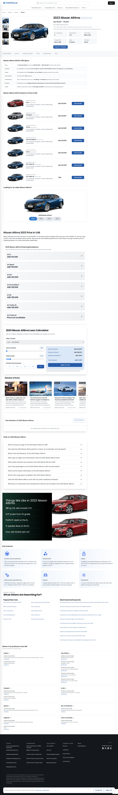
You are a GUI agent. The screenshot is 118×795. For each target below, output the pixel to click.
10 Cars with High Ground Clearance (12, 746)
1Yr (9, 366)
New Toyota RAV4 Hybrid (9, 606)
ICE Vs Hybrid (50, 746)
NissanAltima (7, 53)
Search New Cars (36, 8)
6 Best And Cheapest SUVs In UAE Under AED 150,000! (73, 631)
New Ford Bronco (35, 615)
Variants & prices (28, 53)
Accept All (98, 790)
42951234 (6, 665)
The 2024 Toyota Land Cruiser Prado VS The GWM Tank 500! (75, 606)
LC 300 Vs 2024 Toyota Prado (34, 754)
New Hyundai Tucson (36, 611)
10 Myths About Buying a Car (13, 758)
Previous (1, 30)
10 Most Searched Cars (12, 750)
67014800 (6, 712)
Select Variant (10, 338)
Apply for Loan (65, 365)
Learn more (38, 790)
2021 (57, 219)
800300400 (64, 659)
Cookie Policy (66, 761)
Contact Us (65, 750)
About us (65, 746)
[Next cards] (87, 395)
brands (10, 12)
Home (4, 12)
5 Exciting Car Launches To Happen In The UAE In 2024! (74, 611)
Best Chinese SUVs (51, 762)
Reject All (109, 790)
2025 (33, 219)
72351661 (63, 712)
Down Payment (11, 348)
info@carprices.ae (107, 745)
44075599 (6, 659)
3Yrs (25, 366)
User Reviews (47, 53)
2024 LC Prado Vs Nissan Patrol (34, 762)
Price (38, 53)
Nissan (16, 12)
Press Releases (82, 746)
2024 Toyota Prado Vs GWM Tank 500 (33, 746)
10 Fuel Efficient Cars (11, 762)
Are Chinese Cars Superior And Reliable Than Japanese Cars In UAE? (78, 640)
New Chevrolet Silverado (37, 619)
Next (10, 30)
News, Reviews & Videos (72, 8)
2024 (41, 219)
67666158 (63, 723)
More (83, 8)
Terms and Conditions (68, 757)
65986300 (6, 694)
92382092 (6, 700)
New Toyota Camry (8, 611)
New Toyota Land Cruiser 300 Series (40, 602)
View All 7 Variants (60, 47)
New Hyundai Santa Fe (9, 615)
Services (59, 8)
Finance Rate (10, 356)
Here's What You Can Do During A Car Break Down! (73, 627)
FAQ (56, 53)
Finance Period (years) (13, 363)
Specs (17, 53)
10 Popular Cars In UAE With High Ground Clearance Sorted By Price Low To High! (80, 615)
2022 (49, 219)
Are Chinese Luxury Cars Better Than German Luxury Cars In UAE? (76, 623)
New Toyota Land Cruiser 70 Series (12, 602)
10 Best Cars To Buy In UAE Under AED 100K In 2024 (72, 636)
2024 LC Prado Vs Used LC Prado (34, 758)
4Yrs (33, 366)
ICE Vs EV (49, 750)
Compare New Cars (50, 8)
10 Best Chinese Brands (12, 754)
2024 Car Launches (52, 758)
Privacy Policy (66, 753)
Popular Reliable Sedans (53, 754)
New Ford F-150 (7, 619)
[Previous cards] (3, 395)
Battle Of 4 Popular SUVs (32, 750)
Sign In (111, 3)
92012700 (6, 723)
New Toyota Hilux (35, 606)
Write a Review (79, 420)
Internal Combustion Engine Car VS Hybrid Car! (72, 619)
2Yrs (17, 366)
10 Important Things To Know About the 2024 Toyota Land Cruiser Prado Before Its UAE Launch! (84, 602)
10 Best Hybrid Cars (11, 767)
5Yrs (40, 366)
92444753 (6, 729)
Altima (23, 12)
